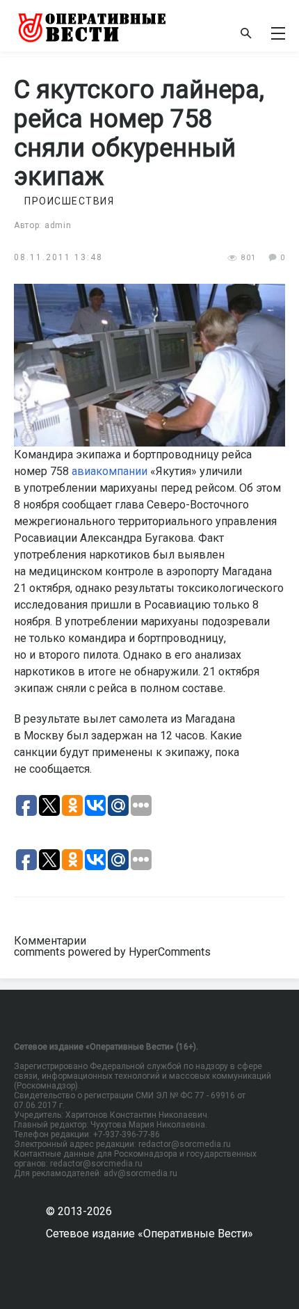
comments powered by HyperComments (112, 951)
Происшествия (69, 201)
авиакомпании (109, 471)
